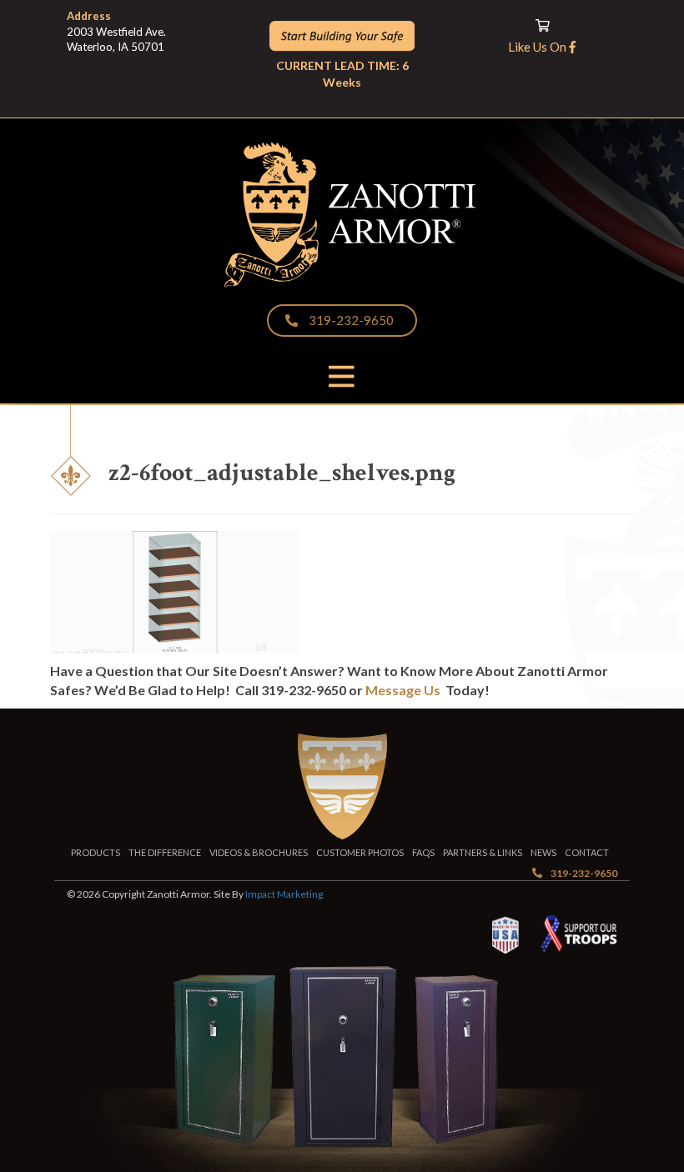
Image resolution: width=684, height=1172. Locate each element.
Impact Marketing (284, 894)
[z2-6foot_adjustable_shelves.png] (175, 643)
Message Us (402, 690)
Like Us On (538, 46)
